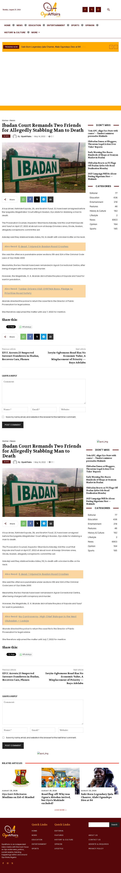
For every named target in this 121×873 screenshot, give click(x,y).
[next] (116, 47)
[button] (108, 9)
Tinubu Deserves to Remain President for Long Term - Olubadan (52, 46)
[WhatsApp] (23, 199)
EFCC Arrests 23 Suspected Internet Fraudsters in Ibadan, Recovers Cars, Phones (20, 356)
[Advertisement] (60, 83)
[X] (37, 199)
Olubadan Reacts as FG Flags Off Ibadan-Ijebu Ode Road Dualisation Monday (102, 166)
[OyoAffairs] (15, 136)
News (12, 120)
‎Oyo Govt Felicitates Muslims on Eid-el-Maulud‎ (18, 796)
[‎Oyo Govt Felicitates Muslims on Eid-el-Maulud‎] (21, 781)
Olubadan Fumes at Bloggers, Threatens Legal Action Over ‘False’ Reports (102, 144)
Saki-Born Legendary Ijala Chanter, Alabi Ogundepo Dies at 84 (97, 797)
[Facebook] (85, 9)
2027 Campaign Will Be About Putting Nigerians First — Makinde (102, 176)
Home (5, 120)
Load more (59, 810)
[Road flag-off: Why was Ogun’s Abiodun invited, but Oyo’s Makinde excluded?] (60, 781)
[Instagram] (98, 9)
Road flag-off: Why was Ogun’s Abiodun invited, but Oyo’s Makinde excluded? (55, 799)
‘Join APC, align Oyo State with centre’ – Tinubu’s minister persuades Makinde (103, 133)
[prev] (111, 47)
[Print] (50, 199)
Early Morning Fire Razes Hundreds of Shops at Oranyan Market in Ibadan (103, 155)
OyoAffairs (26, 136)
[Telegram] (44, 199)
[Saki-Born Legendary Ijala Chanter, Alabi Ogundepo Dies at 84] (100, 781)
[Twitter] (91, 9)
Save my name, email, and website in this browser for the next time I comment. (41, 417)
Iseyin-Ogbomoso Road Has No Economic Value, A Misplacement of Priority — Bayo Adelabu (67, 357)
